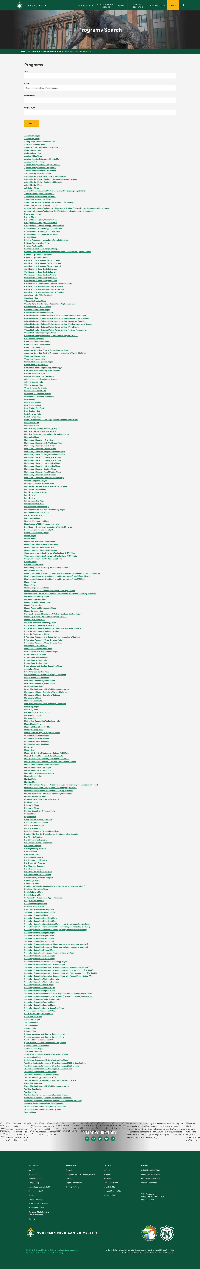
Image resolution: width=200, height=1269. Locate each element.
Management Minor (32, 698)
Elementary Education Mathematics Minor (42, 466)
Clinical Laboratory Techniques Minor (40, 333)
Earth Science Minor (32, 417)
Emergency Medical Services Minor (39, 483)
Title (26, 71)
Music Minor (29, 750)
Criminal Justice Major (34, 382)
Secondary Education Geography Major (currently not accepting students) (56, 944)
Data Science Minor (32, 405)
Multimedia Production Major (36, 741)
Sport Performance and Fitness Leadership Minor (45, 1043)
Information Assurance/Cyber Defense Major (43, 640)
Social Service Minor (33, 1017)
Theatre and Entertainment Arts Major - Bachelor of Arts (48, 1069)
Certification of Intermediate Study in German (44, 289)
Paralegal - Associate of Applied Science (41, 799)
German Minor (30, 562)
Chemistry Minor (31, 298)
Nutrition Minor (30, 782)
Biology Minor (30, 237)
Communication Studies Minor (37, 344)
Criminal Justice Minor (33, 385)
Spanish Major (30, 1028)
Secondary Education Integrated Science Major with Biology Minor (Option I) (57, 967)
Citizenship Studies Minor (35, 301)
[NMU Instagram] (93, 1138)
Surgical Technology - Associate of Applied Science (46, 1054)
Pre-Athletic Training (33, 837)
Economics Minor (31, 425)
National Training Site (112, 1191)
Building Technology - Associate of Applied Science (46, 240)
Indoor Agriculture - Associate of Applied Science (45, 617)
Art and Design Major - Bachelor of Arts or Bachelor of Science (50, 179)
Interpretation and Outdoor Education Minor (43, 666)
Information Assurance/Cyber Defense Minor (43, 643)
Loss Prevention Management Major (39, 680)
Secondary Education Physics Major (39, 988)
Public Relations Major (33, 892)
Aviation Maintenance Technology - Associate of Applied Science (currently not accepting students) (66, 208)
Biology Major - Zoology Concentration (41, 234)
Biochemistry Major (32, 214)
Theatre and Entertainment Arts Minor (40, 1072)
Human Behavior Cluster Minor (37, 602)
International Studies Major (35, 660)
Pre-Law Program (31, 854)
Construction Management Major (38, 362)
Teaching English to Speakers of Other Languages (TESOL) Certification (55, 1063)
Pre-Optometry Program (34, 863)
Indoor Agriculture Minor (34, 620)
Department (29, 95)
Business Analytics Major (34, 246)
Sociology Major (31, 1022)
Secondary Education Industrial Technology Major (45, 961)
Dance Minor (29, 399)
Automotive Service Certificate (37, 199)
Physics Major (30, 814)
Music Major (29, 747)
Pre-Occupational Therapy (35, 860)
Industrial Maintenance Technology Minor (41, 631)
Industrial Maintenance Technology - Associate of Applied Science (52, 628)
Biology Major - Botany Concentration (40, 220)
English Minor (30, 498)
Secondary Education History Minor (39, 959)
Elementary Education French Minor (39, 446)
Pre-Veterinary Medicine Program (38, 877)
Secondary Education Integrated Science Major (44, 964)
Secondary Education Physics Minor (39, 990)
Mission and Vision (36, 1208)
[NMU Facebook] (87, 1138)
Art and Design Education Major (37, 173)
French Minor (30, 538)
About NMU (33, 1174)
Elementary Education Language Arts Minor (42, 460)
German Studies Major (33, 565)
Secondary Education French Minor (39, 941)
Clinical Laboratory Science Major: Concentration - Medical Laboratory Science (58, 324)
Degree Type (29, 108)
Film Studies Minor (32, 518)
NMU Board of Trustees (150, 1174)
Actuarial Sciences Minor (34, 144)
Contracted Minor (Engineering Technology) (43, 367)
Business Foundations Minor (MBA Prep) (41, 249)
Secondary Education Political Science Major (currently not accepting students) (58, 993)
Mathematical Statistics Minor (37, 712)
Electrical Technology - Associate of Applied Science (46, 434)
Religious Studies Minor (34, 901)
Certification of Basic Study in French (40, 272)
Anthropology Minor (32, 153)
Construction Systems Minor (36, 365)
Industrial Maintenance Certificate (39, 625)
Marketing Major (31, 706)
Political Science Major (34, 825)
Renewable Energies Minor (35, 904)
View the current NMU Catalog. (78, 51)
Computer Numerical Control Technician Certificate (46, 350)
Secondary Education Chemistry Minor (40, 921)
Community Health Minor (35, 347)
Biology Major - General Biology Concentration (44, 226)
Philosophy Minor (31, 808)
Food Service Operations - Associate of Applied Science (48, 527)
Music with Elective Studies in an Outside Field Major (46, 753)
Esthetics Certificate (33, 515)
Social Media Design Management (38, 1014)
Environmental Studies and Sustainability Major (44, 509)
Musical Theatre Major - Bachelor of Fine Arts (43, 756)
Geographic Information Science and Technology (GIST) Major (51, 556)
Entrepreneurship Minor (34, 504)
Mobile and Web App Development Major (42, 733)
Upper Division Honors (33, 1083)
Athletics (107, 1174)
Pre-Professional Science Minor (37, 875)
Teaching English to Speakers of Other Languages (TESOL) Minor (52, 1066)
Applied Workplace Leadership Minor (40, 170)
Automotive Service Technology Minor (40, 205)
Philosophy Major (31, 805)
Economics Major (31, 423)
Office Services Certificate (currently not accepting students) (50, 788)
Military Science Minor (33, 730)
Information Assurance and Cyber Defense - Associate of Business (52, 637)
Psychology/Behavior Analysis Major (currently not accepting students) (54, 886)
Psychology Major (32, 880)
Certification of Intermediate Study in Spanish (44, 292)
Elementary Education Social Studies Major (42, 472)
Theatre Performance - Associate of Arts (41, 1074)
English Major (30, 495)
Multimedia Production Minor (36, 744)
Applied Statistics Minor (34, 162)
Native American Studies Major (37, 767)
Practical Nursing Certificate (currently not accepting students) (51, 834)
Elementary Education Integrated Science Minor (44, 454)
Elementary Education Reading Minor (40, 469)
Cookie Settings (72, 1187)
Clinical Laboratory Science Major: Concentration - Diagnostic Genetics (54, 321)
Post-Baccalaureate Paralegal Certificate (41, 831)
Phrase (27, 83)
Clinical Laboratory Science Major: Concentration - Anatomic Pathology (55, 315)
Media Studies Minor (33, 724)
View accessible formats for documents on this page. (45, 1253)
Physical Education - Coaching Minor (40, 811)
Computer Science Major (35, 356)
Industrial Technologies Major (36, 634)
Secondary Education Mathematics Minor (41, 982)
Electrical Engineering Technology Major (41, 428)
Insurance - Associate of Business (38, 649)
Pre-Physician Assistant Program (38, 872)
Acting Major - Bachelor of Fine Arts (39, 141)
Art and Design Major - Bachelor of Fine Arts (43, 182)
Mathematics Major (32, 715)
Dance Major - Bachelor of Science (39, 396)
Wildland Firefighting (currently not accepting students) (48, 1098)
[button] (183, 5)
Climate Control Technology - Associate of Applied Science (49, 304)
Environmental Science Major (36, 507)
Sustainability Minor (32, 1057)
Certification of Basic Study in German (40, 275)
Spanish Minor (30, 1031)
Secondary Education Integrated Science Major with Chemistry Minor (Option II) (58, 970)
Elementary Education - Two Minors (39, 440)
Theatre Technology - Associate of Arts (40, 1077)
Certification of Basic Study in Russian (40, 278)
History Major (30, 582)
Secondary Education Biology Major (39, 912)
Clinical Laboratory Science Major (38, 312)
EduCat (69, 1170)
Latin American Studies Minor (36, 672)
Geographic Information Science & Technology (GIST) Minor (49, 553)
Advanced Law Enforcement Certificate (41, 147)
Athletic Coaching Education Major (39, 194)
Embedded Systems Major (35, 480)
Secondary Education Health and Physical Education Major (49, 953)
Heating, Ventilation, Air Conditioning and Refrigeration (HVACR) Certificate (57, 576)
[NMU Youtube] (106, 1138)
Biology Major (30, 217)
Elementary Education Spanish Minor (40, 475)
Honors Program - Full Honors (36, 588)
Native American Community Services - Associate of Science (50, 762)
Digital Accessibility (74, 1183)
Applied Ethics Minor (33, 156)
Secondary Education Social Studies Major (42, 999)
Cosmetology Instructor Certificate (39, 376)
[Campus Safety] (167, 1233)
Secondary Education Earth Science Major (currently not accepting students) (57, 924)
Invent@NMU (109, 1187)
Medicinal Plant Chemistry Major (38, 727)
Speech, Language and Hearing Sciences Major (44, 1034)
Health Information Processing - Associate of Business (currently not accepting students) (62, 573)
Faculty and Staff (35, 1191)
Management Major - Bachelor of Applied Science (45, 692)
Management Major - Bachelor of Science (42, 695)
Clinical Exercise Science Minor (37, 307)
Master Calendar (35, 1199)
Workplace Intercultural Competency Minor (42, 1109)
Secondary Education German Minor (39, 950)
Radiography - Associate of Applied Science (43, 898)
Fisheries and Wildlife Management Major (42, 524)
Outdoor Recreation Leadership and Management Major (48, 793)
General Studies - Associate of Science (40, 550)
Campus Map (33, 1183)
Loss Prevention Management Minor (39, 683)
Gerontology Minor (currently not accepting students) (47, 567)
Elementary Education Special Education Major (44, 478)
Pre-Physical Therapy (33, 869)
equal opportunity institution (67, 1250)
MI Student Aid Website (38, 1203)
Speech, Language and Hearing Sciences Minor (44, 1037)
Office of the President (150, 1178)
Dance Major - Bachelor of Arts (37, 394)
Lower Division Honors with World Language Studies (46, 689)
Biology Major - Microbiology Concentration (43, 228)
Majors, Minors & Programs (105, 6)
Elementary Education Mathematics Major (42, 463)
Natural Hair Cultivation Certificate (39, 773)
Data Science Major (32, 402)
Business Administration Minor (37, 243)
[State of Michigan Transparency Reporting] (149, 1233)
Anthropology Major (32, 150)
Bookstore (108, 1178)
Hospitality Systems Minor (35, 599)
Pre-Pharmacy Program (34, 866)
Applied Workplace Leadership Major (40, 168)
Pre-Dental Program (32, 846)
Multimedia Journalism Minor (36, 738)
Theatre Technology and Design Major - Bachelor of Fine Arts (50, 1080)
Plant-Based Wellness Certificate (38, 819)
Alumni (107, 1170)
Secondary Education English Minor (39, 935)
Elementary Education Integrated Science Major (44, 452)
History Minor (30, 585)
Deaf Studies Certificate (34, 408)
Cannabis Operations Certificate (38, 254)
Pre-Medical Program (33, 857)
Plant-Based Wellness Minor (36, 822)
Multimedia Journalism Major (36, 735)
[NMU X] (100, 1138)
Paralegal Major (31, 802)
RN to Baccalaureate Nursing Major (39, 909)
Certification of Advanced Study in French (42, 260)
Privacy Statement (149, 1183)
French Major (30, 536)
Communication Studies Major (37, 341)
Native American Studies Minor (37, 770)
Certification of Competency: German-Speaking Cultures (48, 283)
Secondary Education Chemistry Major (40, 918)
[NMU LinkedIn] (113, 1138)
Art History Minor (31, 188)
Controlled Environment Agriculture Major (42, 370)
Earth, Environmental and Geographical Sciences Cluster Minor (51, 420)
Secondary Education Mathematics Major (42, 979)
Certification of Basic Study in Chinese (40, 269)
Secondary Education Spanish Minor (39, 1005)
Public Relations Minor (33, 895)
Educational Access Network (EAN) (80, 1174)
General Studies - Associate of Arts (39, 547)
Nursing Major (30, 779)
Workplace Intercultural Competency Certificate (45, 1106)
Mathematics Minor (32, 718)
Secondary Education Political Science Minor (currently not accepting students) (58, 996)
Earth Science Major (33, 414)
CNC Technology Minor (34, 339)
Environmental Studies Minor (36, 512)
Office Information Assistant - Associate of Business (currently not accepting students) (61, 785)
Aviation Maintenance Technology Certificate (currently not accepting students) (58, 211)
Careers (31, 1219)
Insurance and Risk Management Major (41, 651)
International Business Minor (36, 657)
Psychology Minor (31, 883)
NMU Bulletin (37, 6)
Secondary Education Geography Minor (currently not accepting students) (56, 947)
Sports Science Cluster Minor (36, 1045)
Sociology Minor (31, 1025)
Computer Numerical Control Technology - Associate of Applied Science (55, 353)
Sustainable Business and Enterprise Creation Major (46, 1060)
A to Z (31, 1170)
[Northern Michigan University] (19, 5)
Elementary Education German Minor (40, 449)
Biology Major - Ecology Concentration (40, 223)
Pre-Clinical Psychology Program (38, 843)
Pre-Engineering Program (35, 848)
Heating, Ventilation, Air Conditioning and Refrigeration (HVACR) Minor (54, 579)
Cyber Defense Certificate (35, 388)
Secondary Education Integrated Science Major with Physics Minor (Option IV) (57, 976)
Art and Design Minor (33, 185)
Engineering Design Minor (35, 489)
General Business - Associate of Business (41, 544)
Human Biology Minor (33, 605)
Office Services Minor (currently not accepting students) (48, 791)
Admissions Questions (150, 1170)
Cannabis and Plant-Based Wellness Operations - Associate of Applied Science (57, 252)
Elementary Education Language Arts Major (42, 457)
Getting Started (85, 6)
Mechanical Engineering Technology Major (42, 721)
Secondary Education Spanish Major (39, 1002)
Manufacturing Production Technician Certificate (45, 704)
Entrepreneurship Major (34, 501)
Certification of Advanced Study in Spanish (42, 266)
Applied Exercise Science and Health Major (42, 159)
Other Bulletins (157, 6)
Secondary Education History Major (39, 956)
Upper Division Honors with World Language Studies (46, 1086)
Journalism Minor (31, 669)
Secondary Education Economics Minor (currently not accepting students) (55, 930)
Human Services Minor (34, 611)
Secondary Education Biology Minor (39, 915)
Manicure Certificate (33, 701)
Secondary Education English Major (39, 932)
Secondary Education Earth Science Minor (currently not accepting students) (57, 927)
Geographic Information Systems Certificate (43, 559)
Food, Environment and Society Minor (40, 530)
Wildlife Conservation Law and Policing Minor (43, 1103)
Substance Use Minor (33, 1051)
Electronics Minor (31, 437)
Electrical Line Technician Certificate (40, 431)
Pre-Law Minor (30, 851)
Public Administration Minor (36, 889)
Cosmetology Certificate (34, 373)
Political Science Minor (34, 828)
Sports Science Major (33, 1048)
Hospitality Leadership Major (36, 596)
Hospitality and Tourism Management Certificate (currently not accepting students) (60, 593)
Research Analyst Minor (34, 906)
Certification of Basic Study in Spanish (40, 281)
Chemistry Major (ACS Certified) (38, 295)
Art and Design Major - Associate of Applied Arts (45, 176)
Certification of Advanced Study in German (42, 263)
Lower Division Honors (33, 686)
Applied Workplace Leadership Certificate (42, 165)
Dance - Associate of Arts (35, 391)
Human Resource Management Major (40, 608)
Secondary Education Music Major (38, 985)
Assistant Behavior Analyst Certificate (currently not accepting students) (55, 191)
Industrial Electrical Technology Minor (40, 622)
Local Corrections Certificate (36, 678)
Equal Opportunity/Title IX (39, 1187)
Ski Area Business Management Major (40, 1011)
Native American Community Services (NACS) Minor (46, 759)
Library (31, 1195)
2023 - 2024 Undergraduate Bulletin (47, 51)
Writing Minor (30, 1112)
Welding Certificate (32, 1089)
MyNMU (69, 1178)
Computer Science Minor (35, 359)
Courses (121, 6)
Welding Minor (30, 1092)
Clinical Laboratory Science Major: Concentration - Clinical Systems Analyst (56, 318)
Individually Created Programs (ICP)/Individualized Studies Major (52, 614)
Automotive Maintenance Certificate (40, 197)
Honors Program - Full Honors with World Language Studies (49, 591)
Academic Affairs (35, 1178)
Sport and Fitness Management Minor (40, 1040)
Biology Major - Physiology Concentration (42, 231)
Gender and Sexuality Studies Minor (39, 541)
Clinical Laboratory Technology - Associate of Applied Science (51, 336)
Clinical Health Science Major (37, 310)
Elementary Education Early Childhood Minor (43, 443)
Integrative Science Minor (35, 654)
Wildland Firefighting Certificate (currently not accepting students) (53, 1101)
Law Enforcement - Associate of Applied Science (45, 675)
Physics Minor (30, 817)
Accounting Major (32, 136)
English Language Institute (35, 492)
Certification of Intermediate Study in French (43, 286)
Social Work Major (32, 1019)
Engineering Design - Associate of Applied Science (45, 486)
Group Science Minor (33, 570)
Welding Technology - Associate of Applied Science (46, 1095)
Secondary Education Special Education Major (44, 1008)
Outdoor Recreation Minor (35, 796)
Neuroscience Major (32, 776)
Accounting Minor (31, 139)
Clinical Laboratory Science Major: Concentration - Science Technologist (55, 330)
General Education (138, 6)
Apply (173, 6)
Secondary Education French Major (39, 938)
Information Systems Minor (35, 646)
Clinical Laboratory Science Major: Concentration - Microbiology (52, 327)
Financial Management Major (36, 521)
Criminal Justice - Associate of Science (41, 379)
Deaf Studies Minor (32, 411)
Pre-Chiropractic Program (35, 840)
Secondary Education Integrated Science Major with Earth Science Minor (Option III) (60, 973)
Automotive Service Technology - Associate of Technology (49, 202)
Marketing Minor (31, 709)
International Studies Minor (35, 663)
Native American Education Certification (41, 764)
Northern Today (110, 1195)
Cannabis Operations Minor (36, 257)
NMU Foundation (111, 1183)
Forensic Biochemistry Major (36, 533)
